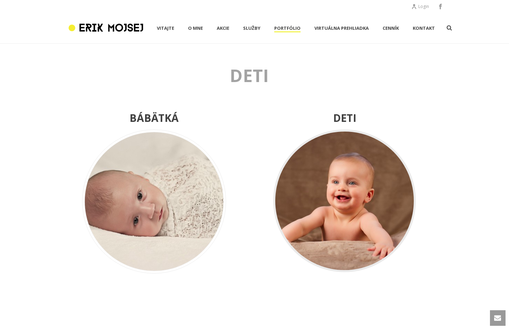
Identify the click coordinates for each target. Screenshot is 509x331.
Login (423, 6)
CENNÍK (391, 28)
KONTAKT (424, 28)
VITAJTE (165, 28)
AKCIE (223, 28)
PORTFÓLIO (287, 28)
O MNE (195, 28)
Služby (251, 28)
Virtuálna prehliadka (341, 28)
